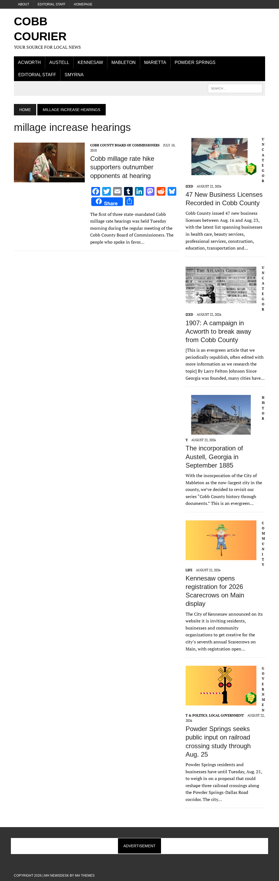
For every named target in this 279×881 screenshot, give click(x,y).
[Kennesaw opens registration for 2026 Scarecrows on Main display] (221, 556)
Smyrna (74, 74)
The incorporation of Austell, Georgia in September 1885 (214, 456)
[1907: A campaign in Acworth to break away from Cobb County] (221, 301)
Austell (59, 62)
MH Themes (85, 875)
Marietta (155, 62)
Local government (226, 715)
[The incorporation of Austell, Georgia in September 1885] (221, 431)
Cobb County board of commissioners (125, 145)
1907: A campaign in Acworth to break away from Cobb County (218, 331)
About (23, 4)
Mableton (123, 62)
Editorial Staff (51, 4)
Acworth (29, 62)
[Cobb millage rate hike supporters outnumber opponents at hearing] (49, 179)
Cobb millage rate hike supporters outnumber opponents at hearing (122, 167)
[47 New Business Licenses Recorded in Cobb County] (221, 173)
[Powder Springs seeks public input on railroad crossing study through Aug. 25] (221, 702)
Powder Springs (195, 62)
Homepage (83, 4)
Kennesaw (90, 62)
